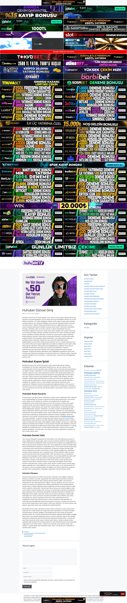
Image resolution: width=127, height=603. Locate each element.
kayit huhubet (97, 427)
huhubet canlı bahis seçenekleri (90, 379)
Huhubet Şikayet (28, 536)
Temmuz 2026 (88, 341)
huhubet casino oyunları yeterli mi (90, 384)
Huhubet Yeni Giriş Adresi (91, 313)
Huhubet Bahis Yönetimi (91, 301)
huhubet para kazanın (88, 410)
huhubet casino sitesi (90, 386)
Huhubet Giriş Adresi (90, 303)
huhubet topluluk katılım (88, 415)
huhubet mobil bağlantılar (89, 406)
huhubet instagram (89, 400)
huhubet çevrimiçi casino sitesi (90, 425)
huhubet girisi (96, 388)
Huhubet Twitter (98, 415)
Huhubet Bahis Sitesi (90, 311)
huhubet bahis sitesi (90, 375)
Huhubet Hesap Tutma (96, 398)
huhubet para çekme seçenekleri (90, 412)
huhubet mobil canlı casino (99, 406)
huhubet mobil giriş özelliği (89, 408)
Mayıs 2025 (87, 346)
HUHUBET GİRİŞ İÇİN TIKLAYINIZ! (63, 52)
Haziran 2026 (88, 343)
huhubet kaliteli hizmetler (88, 402)
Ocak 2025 (87, 351)
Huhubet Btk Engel (96, 377)
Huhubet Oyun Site (98, 408)
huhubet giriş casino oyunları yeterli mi (91, 395)
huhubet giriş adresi (88, 393)
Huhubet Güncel (88, 397)
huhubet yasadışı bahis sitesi (89, 417)
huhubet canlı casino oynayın (89, 381)
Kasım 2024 (87, 354)
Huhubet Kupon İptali (40, 533)
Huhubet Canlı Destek (100, 381)
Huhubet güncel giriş (68, 416)
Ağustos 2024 (88, 356)
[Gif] (63, 124)
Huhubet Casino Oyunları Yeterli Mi (94, 286)
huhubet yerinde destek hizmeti (90, 423)
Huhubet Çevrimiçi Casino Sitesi (93, 288)
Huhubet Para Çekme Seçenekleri (94, 298)
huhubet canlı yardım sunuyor (89, 382)
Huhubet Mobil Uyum (90, 291)
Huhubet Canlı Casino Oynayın (93, 308)
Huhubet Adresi (88, 278)
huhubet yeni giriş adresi (88, 421)
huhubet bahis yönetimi (88, 377)
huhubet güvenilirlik (87, 398)
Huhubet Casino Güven (100, 382)
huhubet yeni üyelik (97, 421)
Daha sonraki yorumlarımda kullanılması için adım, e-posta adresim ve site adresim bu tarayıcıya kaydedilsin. (49, 581)
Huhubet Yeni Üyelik (90, 306)
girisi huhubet (86, 370)
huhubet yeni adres (89, 419)
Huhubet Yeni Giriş (28, 534)
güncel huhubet (93, 370)
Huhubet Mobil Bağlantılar (91, 296)
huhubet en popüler (87, 388)
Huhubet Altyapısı (89, 293)
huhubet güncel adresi (98, 397)
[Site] (31, 89)
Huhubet (26, 531)
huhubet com (99, 386)
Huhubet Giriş (88, 281)
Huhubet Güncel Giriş (29, 533)
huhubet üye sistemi (100, 425)
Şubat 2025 (87, 349)
